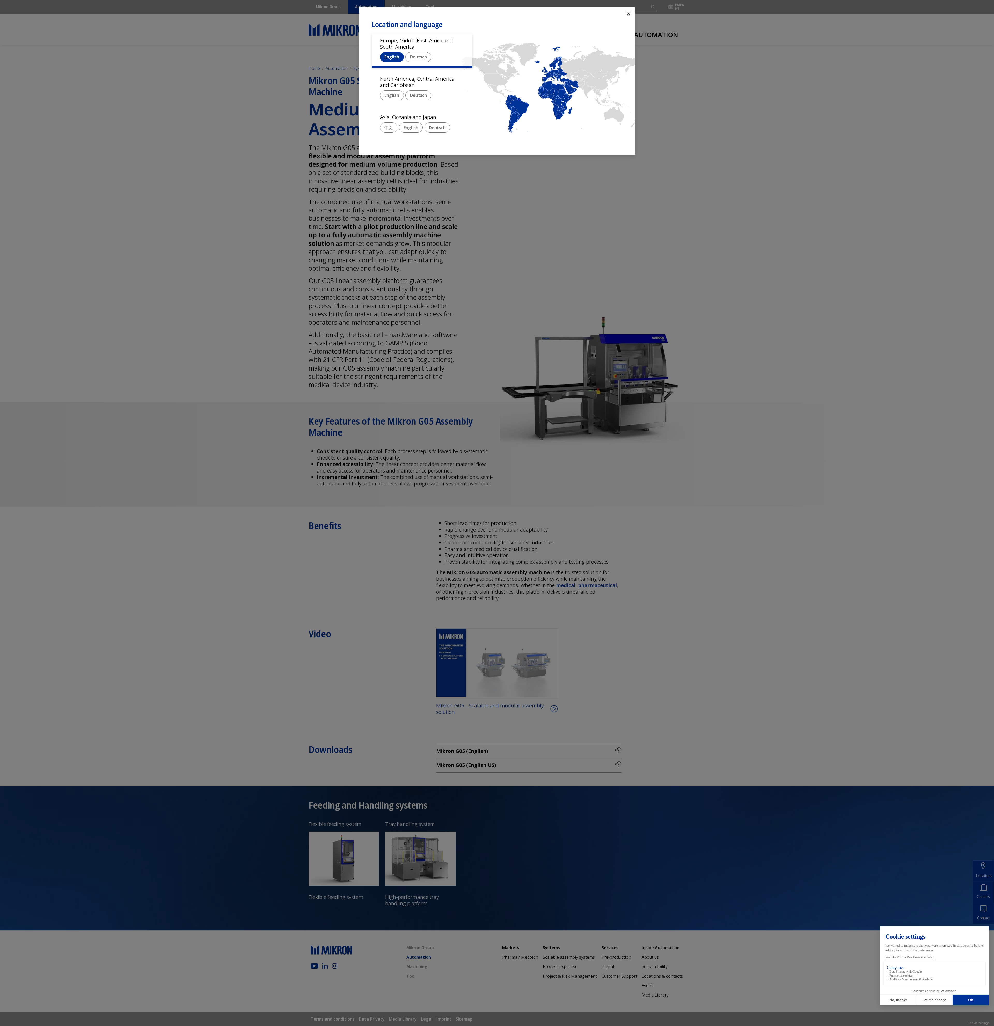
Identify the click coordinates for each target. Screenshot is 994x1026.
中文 (388, 127)
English (391, 57)
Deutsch (418, 57)
